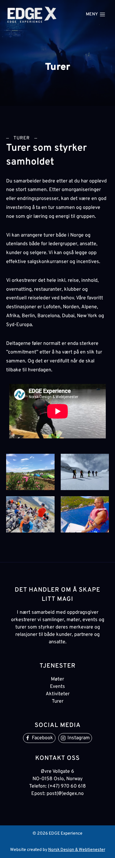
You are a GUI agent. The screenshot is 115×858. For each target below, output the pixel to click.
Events (57, 687)
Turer (57, 701)
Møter (57, 679)
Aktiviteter (58, 694)
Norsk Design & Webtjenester (76, 849)
